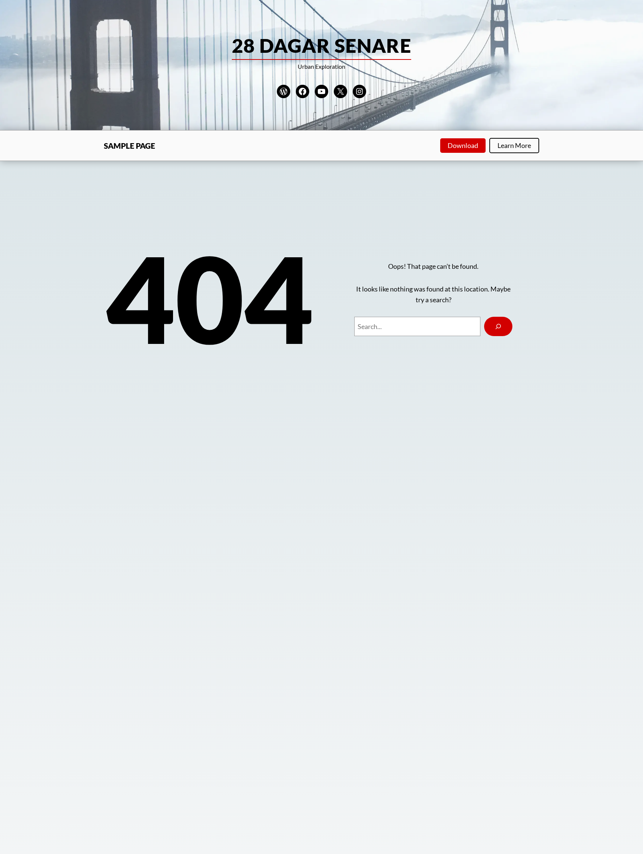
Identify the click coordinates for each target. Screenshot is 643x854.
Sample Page (129, 145)
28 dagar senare (322, 45)
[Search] (498, 326)
